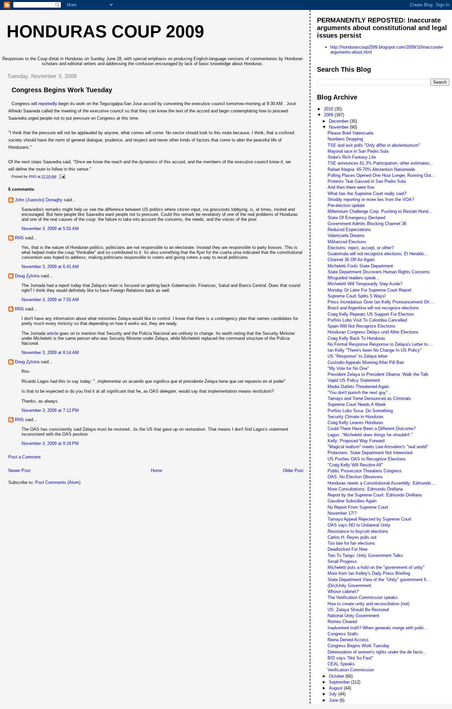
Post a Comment (24, 456)
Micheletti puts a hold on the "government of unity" (376, 567)
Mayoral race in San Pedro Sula (358, 151)
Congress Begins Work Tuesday (358, 645)
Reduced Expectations (349, 229)
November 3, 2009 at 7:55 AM (50, 299)
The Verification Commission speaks (363, 597)
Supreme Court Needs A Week (357, 404)
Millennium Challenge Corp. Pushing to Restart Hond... (380, 211)
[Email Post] (61, 176)
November (339, 127)
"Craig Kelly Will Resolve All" (355, 464)
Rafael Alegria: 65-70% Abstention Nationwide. (372, 169)
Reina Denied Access (348, 639)
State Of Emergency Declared (356, 217)
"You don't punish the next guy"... (359, 392)
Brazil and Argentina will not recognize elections (373, 307)
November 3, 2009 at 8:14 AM (50, 352)
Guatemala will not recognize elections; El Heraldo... (378, 253)
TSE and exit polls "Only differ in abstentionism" (374, 145)
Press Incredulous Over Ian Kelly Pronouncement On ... (381, 301)
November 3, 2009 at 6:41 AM (50, 266)
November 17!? (342, 513)
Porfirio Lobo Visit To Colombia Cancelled (367, 320)
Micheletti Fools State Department (360, 265)
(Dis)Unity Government (349, 585)
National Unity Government (353, 615)
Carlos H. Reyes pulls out (352, 537)
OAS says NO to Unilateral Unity (359, 525)
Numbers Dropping (345, 139)
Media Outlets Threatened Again (358, 386)
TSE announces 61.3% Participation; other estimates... (380, 163)
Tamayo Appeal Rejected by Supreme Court (369, 519)
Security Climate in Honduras (356, 416)
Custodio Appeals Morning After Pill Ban (366, 362)
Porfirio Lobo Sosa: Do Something (360, 410)
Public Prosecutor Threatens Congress (365, 470)
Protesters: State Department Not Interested (370, 452)
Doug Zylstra (27, 275)
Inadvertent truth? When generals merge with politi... (378, 627)
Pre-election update (346, 205)
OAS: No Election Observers (355, 476)
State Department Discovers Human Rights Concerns (379, 271)
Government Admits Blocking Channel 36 (367, 223)
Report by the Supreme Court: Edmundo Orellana (375, 494)
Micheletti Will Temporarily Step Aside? (365, 283)
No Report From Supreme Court (358, 507)
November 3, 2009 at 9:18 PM (50, 443)
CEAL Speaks (341, 663)
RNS (19, 237)
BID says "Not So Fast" (350, 657)
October (337, 676)
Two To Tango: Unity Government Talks (365, 555)
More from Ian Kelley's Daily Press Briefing (369, 573)
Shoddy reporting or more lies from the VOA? (371, 199)
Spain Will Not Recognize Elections (361, 326)
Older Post (293, 470)
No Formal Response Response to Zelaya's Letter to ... (380, 344)
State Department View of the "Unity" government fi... (379, 579)
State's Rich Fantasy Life (352, 157)
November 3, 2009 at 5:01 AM (50, 228)
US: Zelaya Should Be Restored (358, 609)
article (52, 333)
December (339, 121)
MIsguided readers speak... (354, 277)
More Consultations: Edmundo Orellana (365, 489)
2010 (329, 108)
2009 (329, 114)
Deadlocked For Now (347, 549)
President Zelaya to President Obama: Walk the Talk (378, 374)
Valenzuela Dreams (346, 235)
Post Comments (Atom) (57, 482)
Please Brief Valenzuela (350, 133)
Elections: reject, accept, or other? (361, 247)
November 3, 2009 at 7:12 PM (50, 410)
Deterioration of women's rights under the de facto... (377, 652)
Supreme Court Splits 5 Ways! (357, 296)
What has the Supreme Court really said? (367, 193)
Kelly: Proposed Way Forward (356, 440)
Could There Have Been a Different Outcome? (372, 428)
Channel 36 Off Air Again (351, 259)
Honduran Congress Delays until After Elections (373, 332)
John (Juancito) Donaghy (39, 199)
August (336, 688)
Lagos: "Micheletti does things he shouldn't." (370, 434)
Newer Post (19, 470)
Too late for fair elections (351, 543)
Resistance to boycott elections (358, 531)
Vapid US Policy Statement (354, 380)
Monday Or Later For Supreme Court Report (369, 290)
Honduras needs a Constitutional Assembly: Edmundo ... (382, 483)
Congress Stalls (343, 633)
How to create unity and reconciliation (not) (368, 603)
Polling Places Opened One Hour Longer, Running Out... (381, 175)
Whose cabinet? (343, 591)
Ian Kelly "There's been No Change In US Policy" (375, 350)
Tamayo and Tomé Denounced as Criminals (369, 398)
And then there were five (351, 187)
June (334, 700)
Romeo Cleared (342, 621)
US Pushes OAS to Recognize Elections (367, 458)
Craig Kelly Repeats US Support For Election (371, 314)
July (333, 693)
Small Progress (342, 561)
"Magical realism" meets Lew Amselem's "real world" (378, 446)
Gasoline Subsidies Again (352, 500)
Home (156, 470)
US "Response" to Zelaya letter (357, 356)
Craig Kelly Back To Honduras (356, 338)
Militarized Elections (347, 241)
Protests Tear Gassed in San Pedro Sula (367, 181)
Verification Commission (351, 669)
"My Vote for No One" (348, 368)
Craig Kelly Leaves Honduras (355, 422)
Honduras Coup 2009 (105, 31)
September (340, 682)
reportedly (47, 103)
